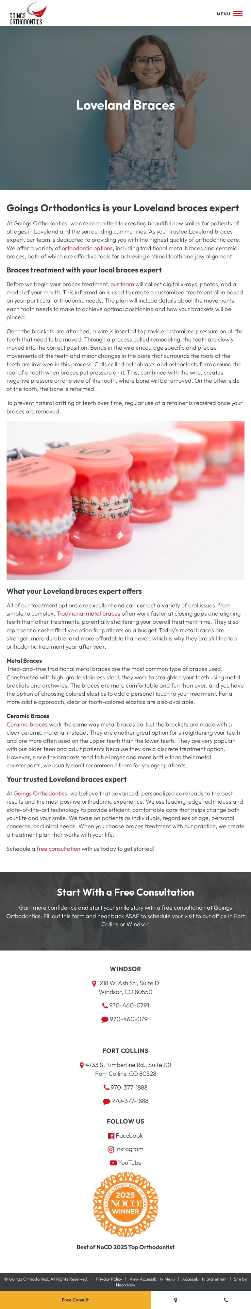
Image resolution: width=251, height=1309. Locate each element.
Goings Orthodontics (40, 793)
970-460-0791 (128, 1005)
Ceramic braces (27, 724)
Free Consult (75, 1300)
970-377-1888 (128, 1087)
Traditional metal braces (88, 613)
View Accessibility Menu (152, 1279)
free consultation (58, 848)
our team (122, 284)
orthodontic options (87, 248)
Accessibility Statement (204, 1279)
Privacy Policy (109, 1279)
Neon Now (125, 1284)
